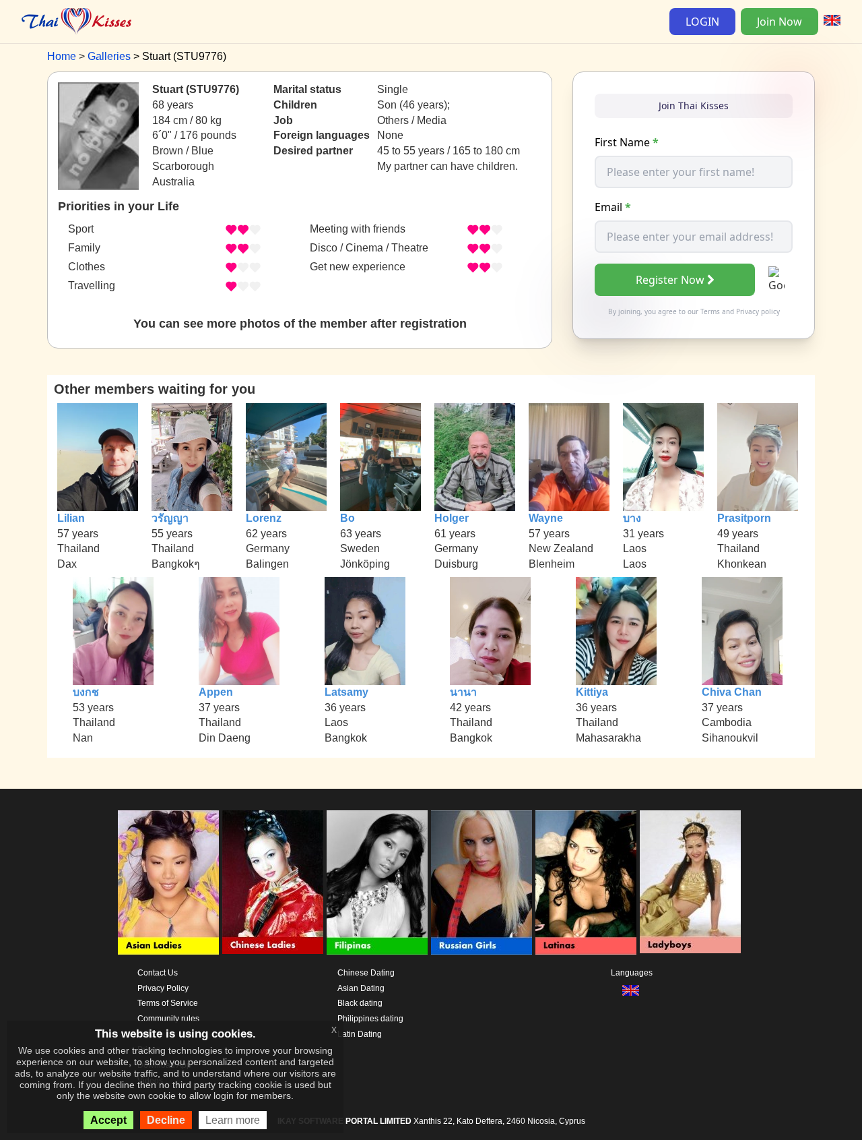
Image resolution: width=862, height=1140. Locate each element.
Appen (216, 692)
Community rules (168, 1018)
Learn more (232, 1120)
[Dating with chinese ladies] (272, 882)
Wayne (546, 518)
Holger (451, 518)
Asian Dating (361, 988)
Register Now (670, 279)
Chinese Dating (366, 973)
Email (613, 207)
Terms (710, 311)
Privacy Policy (163, 988)
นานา (463, 692)
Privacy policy (758, 311)
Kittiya (592, 692)
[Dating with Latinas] (585, 882)
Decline (166, 1120)
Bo (347, 518)
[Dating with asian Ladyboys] (690, 882)
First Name (627, 142)
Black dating (360, 1003)
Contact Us (157, 973)
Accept (108, 1120)
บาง (632, 518)
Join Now (779, 21)
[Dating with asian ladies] (168, 882)
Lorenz (263, 518)
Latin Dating (359, 1034)
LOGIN (702, 21)
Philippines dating (370, 1018)
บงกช (86, 692)
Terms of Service (167, 1003)
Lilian (71, 518)
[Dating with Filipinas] (377, 882)
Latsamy (346, 692)
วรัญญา (170, 518)
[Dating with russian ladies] (481, 882)
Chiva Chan (732, 692)
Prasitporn (744, 518)
